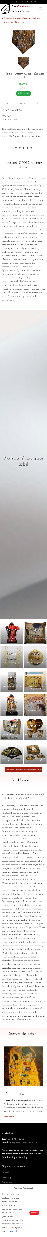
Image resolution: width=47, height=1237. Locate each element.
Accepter (34, 1213)
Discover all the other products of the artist (24, 770)
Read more (9, 1117)
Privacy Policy (13, 1231)
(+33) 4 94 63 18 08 (26, 2)
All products (15, 19)
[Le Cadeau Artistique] (16, 8)
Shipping (6, 1178)
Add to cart (23, 93)
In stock (5, 1173)
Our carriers (7, 1182)
